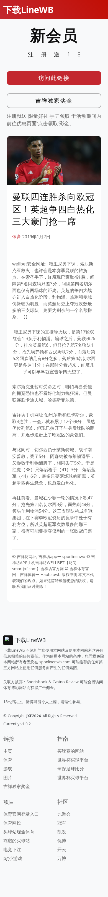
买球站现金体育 (18, 832)
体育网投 (12, 823)
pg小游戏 (12, 858)
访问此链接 (54, 78)
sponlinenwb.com (55, 661)
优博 (61, 841)
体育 (16, 237)
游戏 (7, 769)
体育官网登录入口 (21, 814)
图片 (7, 778)
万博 (61, 858)
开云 (61, 849)
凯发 (61, 832)
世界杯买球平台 (72, 760)
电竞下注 (12, 849)
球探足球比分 (70, 769)
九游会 (64, 814)
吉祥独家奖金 (54, 100)
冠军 (61, 823)
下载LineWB (28, 9)
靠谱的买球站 (16, 841)
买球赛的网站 (70, 751)
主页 (7, 751)
